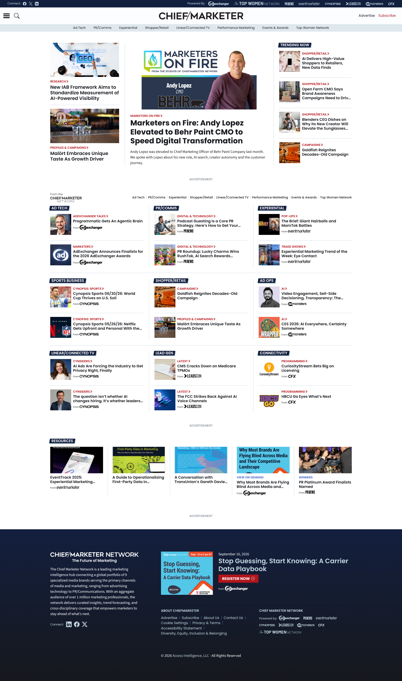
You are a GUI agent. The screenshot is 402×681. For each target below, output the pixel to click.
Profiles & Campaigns (68, 147)
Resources (62, 441)
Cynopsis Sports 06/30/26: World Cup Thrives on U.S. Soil (104, 296)
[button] (6, 16)
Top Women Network (312, 28)
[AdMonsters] (374, 4)
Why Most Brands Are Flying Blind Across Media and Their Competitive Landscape (263, 489)
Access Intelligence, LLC (191, 655)
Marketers (82, 246)
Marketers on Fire (145, 115)
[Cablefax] (391, 4)
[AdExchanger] (218, 3)
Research (58, 81)
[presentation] (84, 59)
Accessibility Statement (181, 628)
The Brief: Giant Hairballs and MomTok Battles (308, 223)
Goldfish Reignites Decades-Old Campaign (325, 152)
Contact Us (233, 617)
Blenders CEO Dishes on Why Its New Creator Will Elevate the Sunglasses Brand (325, 126)
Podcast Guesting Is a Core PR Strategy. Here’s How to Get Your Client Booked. (207, 225)
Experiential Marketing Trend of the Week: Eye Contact (314, 254)
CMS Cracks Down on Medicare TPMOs (206, 368)
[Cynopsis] (333, 4)
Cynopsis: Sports (87, 288)
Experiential (128, 28)
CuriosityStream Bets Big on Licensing (307, 368)
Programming (293, 361)
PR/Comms (102, 28)
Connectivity (273, 353)
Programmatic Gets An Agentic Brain (108, 221)
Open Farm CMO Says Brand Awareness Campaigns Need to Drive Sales (326, 95)
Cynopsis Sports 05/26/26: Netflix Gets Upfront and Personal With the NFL (106, 328)
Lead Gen (164, 353)
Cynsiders (81, 361)
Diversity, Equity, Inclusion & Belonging (194, 633)
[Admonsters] (297, 304)
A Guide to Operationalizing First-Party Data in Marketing (138, 482)
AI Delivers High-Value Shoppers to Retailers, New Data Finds (323, 63)
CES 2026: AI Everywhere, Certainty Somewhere (314, 326)
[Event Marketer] (309, 3)
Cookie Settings (174, 623)
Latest (182, 361)
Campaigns (311, 144)
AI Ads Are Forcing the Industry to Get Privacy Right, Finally (108, 368)
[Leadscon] (192, 376)
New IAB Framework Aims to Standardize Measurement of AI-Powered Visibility (84, 93)
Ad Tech (79, 28)
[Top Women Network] (257, 3)
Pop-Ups (288, 216)
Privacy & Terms (206, 623)
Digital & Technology (195, 216)
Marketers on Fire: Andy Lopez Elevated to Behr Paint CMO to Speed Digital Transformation (187, 132)
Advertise (367, 15)
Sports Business (67, 281)
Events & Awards (275, 28)
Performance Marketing (236, 28)
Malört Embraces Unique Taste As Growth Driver (79, 156)
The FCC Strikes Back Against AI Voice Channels (207, 399)
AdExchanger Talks (89, 216)
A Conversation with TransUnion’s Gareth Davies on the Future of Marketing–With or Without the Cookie (200, 484)
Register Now (236, 578)
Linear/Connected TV (193, 28)
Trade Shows (292, 246)
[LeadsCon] (353, 3)
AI (283, 288)
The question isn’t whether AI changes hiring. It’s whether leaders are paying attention (107, 401)
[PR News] (289, 3)
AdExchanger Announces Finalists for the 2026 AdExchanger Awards (108, 254)
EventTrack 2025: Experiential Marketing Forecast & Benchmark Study (71, 484)
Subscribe (387, 15)
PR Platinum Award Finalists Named (325, 484)
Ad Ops (267, 281)
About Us (211, 617)
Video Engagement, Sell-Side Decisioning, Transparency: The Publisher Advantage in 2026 (311, 298)
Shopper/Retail (157, 28)
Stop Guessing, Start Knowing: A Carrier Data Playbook (283, 564)
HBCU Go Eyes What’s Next (306, 396)
